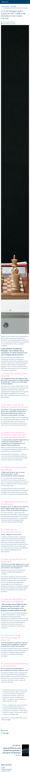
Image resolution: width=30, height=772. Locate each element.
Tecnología (13, 6)
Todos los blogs (5, 6)
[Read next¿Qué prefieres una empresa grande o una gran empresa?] (25, 750)
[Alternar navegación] (27, 2)
